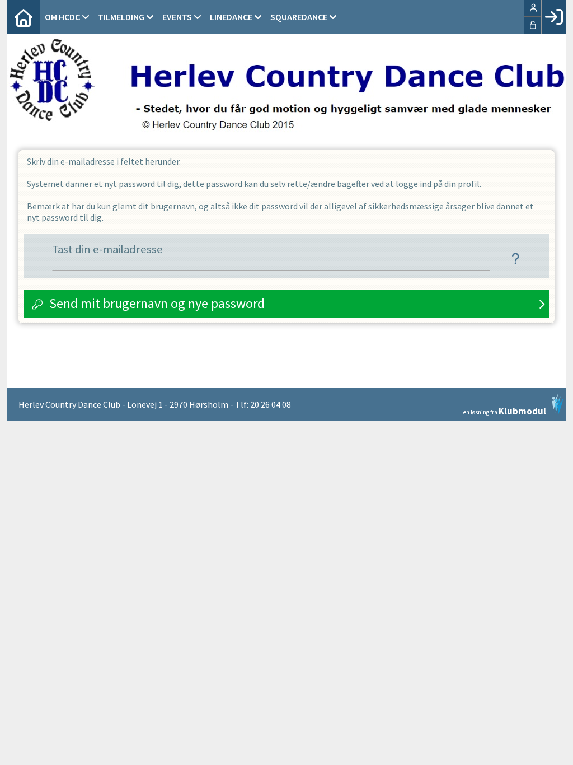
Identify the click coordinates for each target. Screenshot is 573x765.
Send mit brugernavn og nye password (157, 303)
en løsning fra (504, 410)
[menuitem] (23, 17)
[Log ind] (553, 17)
